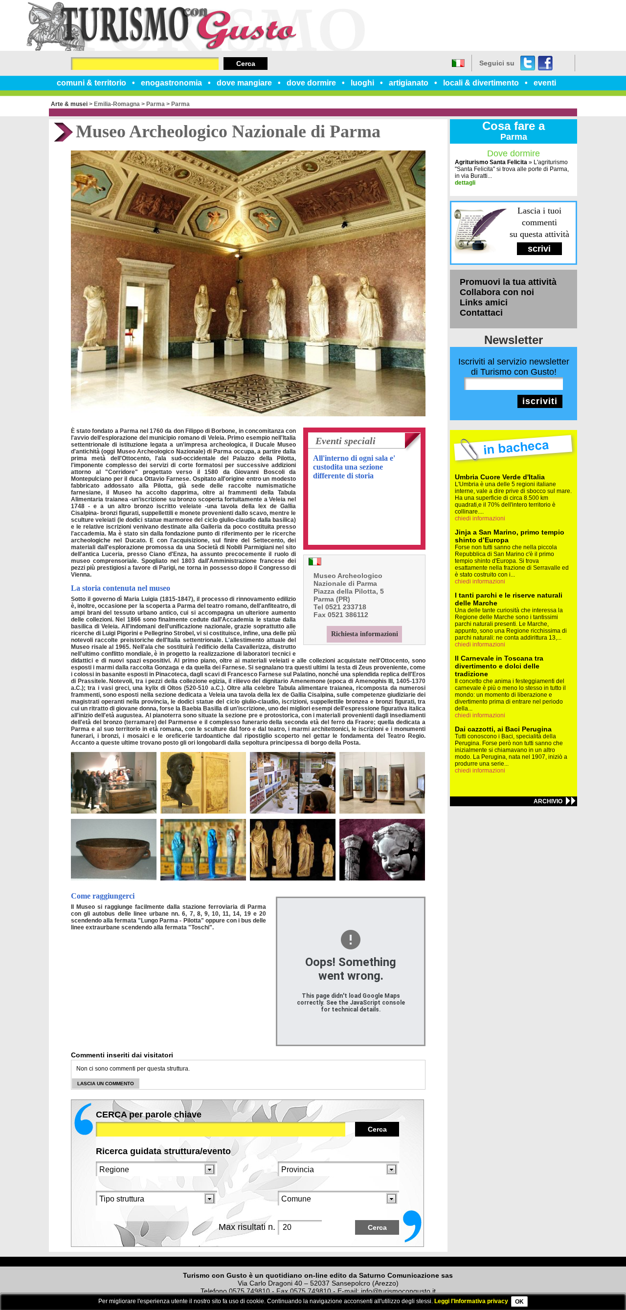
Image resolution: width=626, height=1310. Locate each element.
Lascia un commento (105, 1083)
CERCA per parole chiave (148, 1114)
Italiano (458, 63)
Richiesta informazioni (364, 634)
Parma (155, 104)
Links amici (484, 302)
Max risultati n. (247, 1227)
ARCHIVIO (548, 801)
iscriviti (540, 401)
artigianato (408, 83)
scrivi (539, 249)
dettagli (465, 182)
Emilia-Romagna (117, 104)
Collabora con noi (497, 292)
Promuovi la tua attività (508, 282)
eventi (545, 83)
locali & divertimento (481, 83)
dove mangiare (244, 83)
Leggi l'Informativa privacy (471, 1301)
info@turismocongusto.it (398, 1291)
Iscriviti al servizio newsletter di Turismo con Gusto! (513, 367)
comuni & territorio (91, 83)
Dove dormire (513, 153)
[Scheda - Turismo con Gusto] (195, 48)
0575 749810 (249, 1291)
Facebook (545, 63)
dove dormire (311, 83)
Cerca (245, 63)
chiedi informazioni (480, 518)
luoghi (362, 83)
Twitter (527, 63)
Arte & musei (69, 104)
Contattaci (481, 313)
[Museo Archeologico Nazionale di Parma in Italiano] (315, 563)
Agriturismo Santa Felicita (491, 162)
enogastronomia (171, 83)
